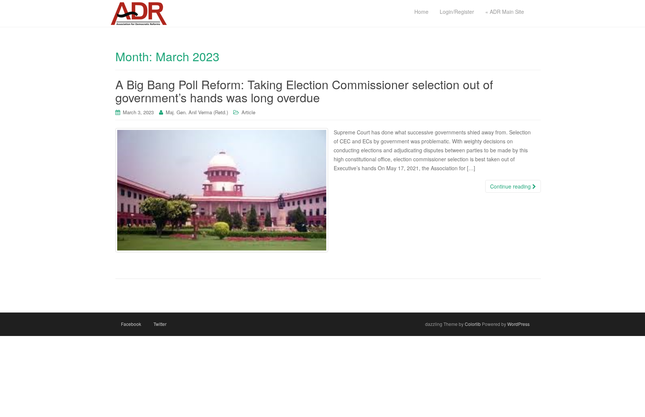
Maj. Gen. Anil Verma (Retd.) (197, 112)
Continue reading (511, 186)
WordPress (518, 324)
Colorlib (473, 324)
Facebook (131, 324)
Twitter (159, 324)
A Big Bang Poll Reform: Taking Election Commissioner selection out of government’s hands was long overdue (304, 90)
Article (248, 112)
